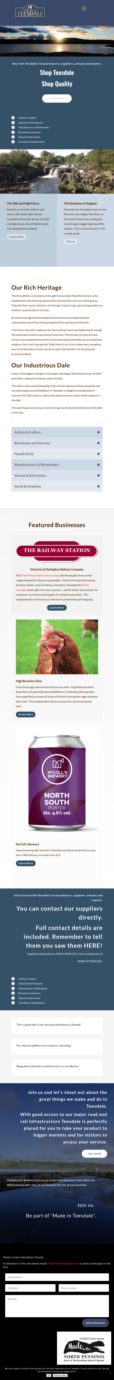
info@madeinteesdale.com (63, 1263)
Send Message (95, 1323)
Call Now (94, 1153)
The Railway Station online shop (40, 575)
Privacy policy (60, 1375)
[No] (110, 1372)
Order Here (25, 714)
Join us (70, 241)
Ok (49, 1375)
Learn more (16, 236)
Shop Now (57, 98)
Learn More (57, 607)
